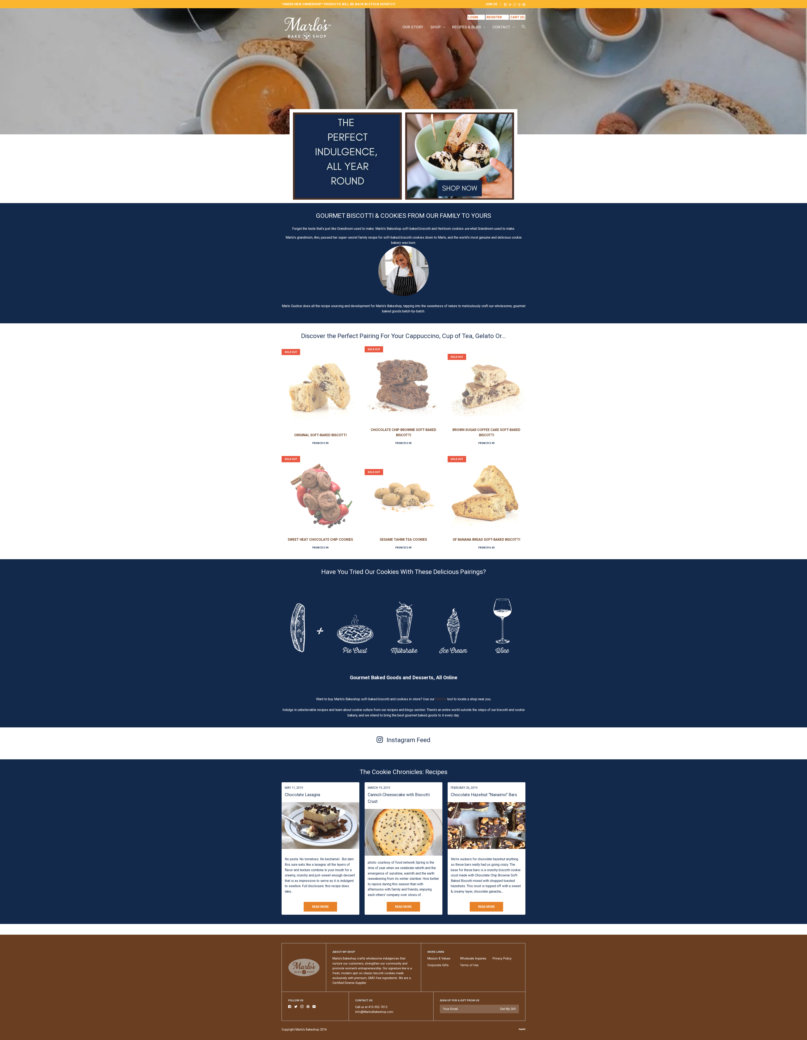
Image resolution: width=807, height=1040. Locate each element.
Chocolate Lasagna (302, 794)
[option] (403, 71)
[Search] (523, 29)
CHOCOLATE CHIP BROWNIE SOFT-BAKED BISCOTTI (403, 432)
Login (473, 17)
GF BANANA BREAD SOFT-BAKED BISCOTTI (486, 540)
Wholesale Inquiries (473, 958)
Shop (436, 27)
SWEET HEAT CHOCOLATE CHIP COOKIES (320, 540)
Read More (320, 906)
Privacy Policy (502, 958)
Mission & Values (438, 958)
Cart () (517, 17)
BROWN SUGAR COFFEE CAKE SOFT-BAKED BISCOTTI (486, 432)
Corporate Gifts (438, 965)
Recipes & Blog (467, 27)
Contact (501, 27)
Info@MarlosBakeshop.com (374, 1012)
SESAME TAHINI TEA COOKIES (403, 540)
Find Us (441, 699)
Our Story (412, 27)
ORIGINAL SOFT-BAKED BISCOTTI (320, 435)
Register (494, 17)
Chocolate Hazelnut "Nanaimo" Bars (484, 794)
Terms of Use (469, 965)
